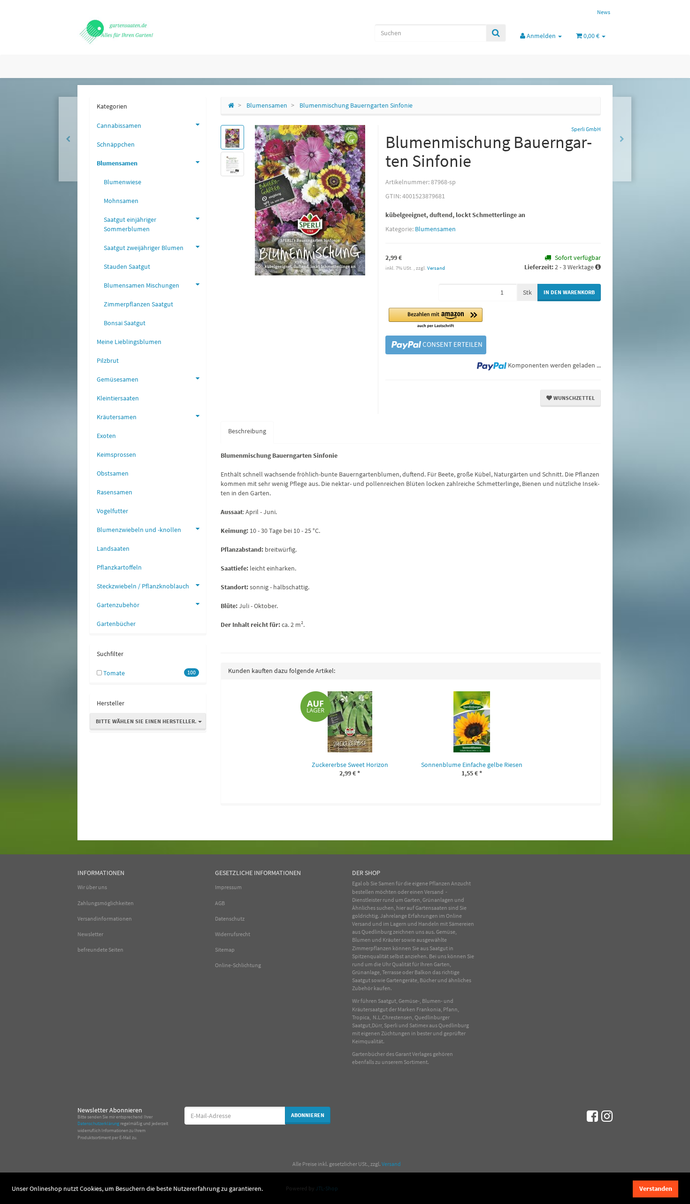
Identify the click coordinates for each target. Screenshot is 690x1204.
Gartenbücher (116, 623)
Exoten (106, 435)
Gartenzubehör (118, 605)
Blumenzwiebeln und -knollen (139, 529)
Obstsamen (113, 473)
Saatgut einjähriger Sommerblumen (130, 224)
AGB (220, 903)
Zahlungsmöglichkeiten (105, 903)
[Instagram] (607, 1116)
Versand (436, 268)
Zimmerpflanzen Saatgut (138, 304)
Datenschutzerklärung (98, 1123)
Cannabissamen (119, 125)
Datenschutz (230, 918)
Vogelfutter (112, 511)
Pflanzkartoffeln (119, 567)
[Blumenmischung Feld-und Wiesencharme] (622, 139)
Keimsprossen (116, 454)
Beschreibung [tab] (247, 431)
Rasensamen (114, 492)
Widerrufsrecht (232, 934)
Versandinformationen (104, 918)
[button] (436, 318)
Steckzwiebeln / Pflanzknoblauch (143, 586)
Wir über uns (92, 887)
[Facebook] (592, 1116)
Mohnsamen (121, 200)
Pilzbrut (108, 360)
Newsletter (90, 934)
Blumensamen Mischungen (141, 285)
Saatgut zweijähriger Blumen (144, 247)
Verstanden (655, 1188)
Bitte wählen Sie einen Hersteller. (147, 721)
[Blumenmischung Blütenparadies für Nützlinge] (68, 139)
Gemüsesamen (117, 379)
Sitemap (225, 949)
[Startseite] (231, 105)
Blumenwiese (122, 182)
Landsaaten (113, 548)
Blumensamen (435, 229)
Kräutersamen (117, 417)
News (603, 12)
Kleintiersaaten (118, 398)
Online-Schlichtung (238, 965)
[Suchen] (496, 33)
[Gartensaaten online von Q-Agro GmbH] (161, 31)
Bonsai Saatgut (125, 323)
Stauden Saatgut (127, 266)
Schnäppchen (116, 144)
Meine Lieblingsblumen (129, 341)
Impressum (228, 887)
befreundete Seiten (100, 949)
